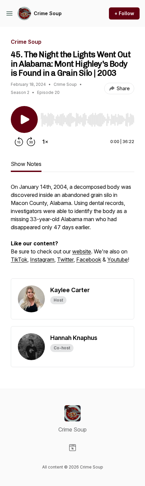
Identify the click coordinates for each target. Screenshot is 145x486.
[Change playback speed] (45, 141)
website (81, 251)
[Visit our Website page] (72, 447)
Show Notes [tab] (26, 164)
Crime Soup (48, 13)
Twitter (65, 259)
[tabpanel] (72, 230)
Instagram (42, 259)
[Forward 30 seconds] (31, 141)
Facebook (88, 259)
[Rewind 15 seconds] (19, 141)
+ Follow (124, 13)
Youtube (117, 259)
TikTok (19, 259)
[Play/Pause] (24, 119)
